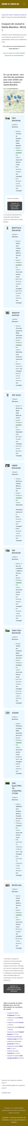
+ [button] (5, 92)
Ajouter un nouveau (14, 1112)
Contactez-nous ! (6, 1092)
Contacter (19, 152)
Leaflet (10, 112)
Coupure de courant (7, 14)
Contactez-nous (8, 1108)
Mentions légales (18, 1108)
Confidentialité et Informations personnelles (14, 1110)
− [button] (5, 94)
